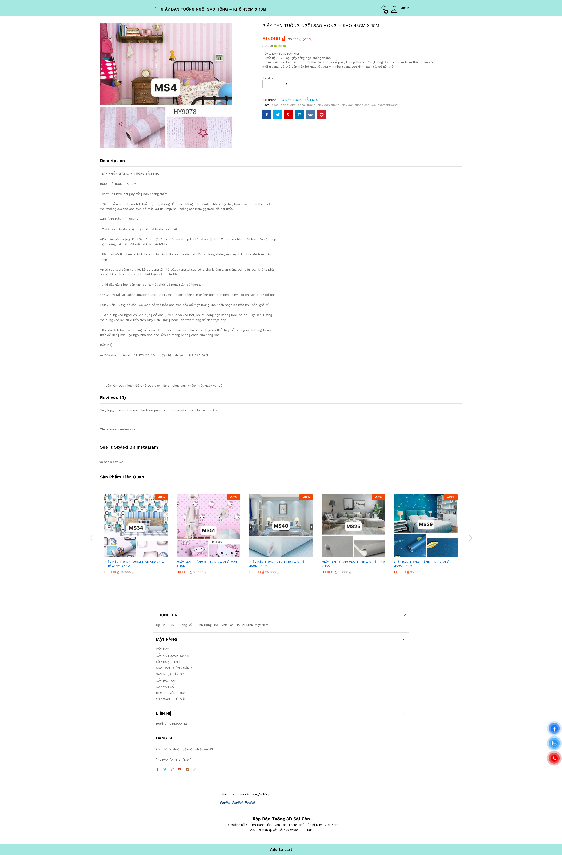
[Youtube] (180, 769)
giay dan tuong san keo (358, 104)
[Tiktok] (194, 769)
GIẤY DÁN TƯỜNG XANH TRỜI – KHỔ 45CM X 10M (276, 564)
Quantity (267, 78)
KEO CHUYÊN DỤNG (170, 693)
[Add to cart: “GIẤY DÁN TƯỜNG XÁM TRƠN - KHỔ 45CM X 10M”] (348, 555)
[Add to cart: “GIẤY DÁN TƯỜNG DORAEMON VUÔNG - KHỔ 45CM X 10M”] (131, 555)
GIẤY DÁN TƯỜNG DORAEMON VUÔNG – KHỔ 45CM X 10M (134, 564)
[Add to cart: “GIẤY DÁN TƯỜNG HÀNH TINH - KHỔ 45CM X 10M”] (421, 555)
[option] (136, 537)
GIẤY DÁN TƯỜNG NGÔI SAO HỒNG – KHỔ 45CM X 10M (213, 9)
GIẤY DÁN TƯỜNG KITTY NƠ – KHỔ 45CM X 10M (208, 564)
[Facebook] (157, 769)
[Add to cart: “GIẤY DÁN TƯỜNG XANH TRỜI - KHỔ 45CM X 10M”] (276, 555)
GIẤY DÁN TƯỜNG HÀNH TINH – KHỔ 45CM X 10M (421, 564)
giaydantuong (388, 104)
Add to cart (281, 849)
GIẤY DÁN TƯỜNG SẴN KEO (297, 99)
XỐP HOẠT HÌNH (168, 662)
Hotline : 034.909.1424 (172, 723)
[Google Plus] (172, 769)
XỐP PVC (162, 649)
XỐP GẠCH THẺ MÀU (171, 699)
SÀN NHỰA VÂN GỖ (170, 674)
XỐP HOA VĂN (166, 680)
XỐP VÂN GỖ (165, 686)
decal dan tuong (283, 104)
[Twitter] (165, 769)
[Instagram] (187, 769)
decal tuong (306, 104)
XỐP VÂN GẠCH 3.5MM (172, 655)
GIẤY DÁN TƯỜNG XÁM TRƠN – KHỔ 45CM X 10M (353, 564)
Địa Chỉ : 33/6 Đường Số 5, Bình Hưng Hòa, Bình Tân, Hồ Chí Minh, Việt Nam (212, 625)
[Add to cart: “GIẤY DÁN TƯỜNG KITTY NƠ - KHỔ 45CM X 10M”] (203, 555)
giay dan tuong (328, 104)
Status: (267, 45)
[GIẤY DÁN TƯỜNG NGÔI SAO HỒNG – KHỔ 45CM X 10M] (266, 114)
